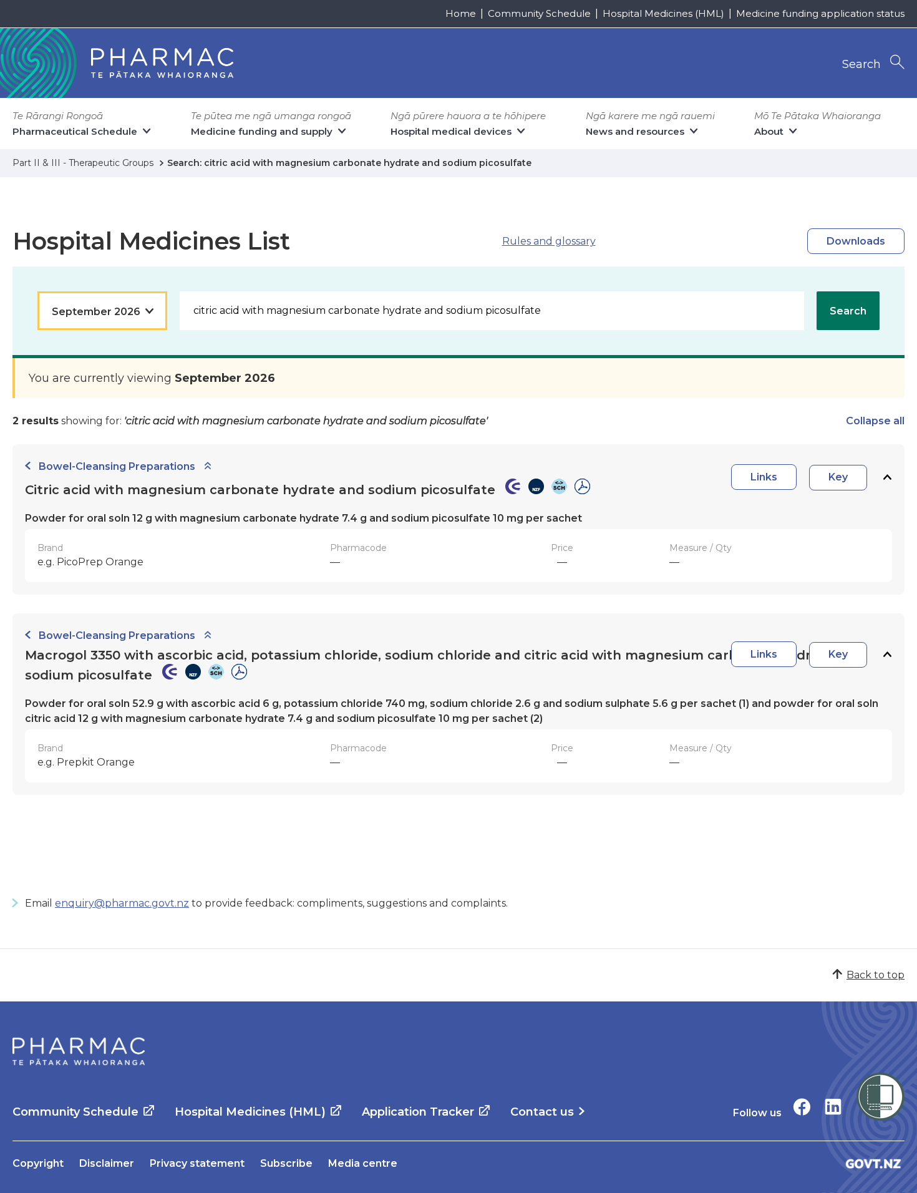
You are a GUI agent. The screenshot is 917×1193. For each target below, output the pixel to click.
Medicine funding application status (820, 13)
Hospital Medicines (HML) (663, 13)
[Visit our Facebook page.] (802, 1107)
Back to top (876, 975)
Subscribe (286, 1163)
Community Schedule (539, 13)
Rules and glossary (549, 241)
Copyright (38, 1163)
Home (460, 13)
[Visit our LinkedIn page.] (833, 1107)
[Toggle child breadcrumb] (207, 466)
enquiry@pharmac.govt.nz (122, 903)
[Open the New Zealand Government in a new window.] (873, 1163)
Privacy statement (197, 1163)
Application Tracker (418, 1112)
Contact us (542, 1112)
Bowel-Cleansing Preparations (117, 466)
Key (838, 477)
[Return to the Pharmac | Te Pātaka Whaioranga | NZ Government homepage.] (78, 1051)
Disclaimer (106, 1163)
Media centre (362, 1163)
